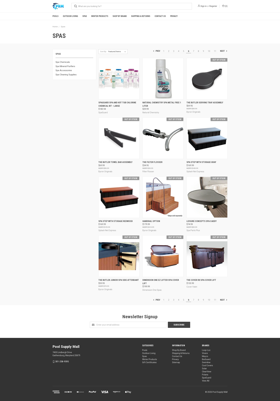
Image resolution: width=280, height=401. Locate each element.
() (226, 6)
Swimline (206, 362)
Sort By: (103, 51)
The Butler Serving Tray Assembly (205, 102)
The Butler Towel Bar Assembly (115, 162)
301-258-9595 (62, 361)
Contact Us (160, 16)
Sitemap (176, 362)
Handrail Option (151, 221)
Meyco (205, 356)
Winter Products (99, 16)
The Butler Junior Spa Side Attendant (118, 280)
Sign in (204, 6)
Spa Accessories (64, 70)
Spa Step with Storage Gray (201, 162)
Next (222, 51)
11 (215, 51)
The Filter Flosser (152, 162)
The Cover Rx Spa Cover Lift (201, 280)
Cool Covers (207, 365)
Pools (55, 16)
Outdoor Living (70, 16)
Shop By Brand (120, 16)
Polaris (205, 374)
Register (213, 6)
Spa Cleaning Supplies (66, 74)
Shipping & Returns (140, 16)
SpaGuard (206, 378)
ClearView (206, 371)
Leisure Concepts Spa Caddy (202, 221)
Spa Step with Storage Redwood (115, 221)
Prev (157, 51)
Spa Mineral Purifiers (65, 66)
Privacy (174, 16)
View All (205, 381)
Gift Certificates (149, 362)
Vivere (205, 353)
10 (209, 51)
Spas (84, 16)
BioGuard (206, 359)
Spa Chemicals (63, 62)
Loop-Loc (206, 350)
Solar (204, 368)
